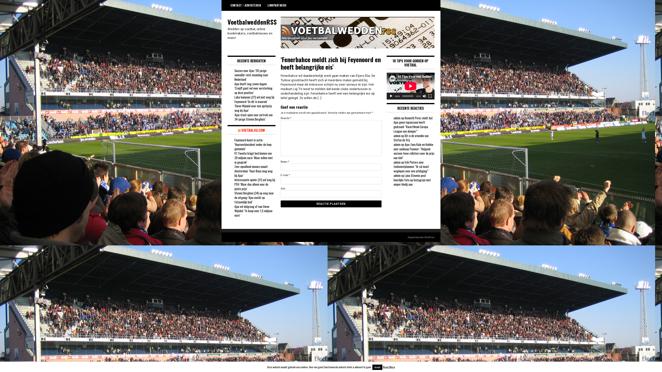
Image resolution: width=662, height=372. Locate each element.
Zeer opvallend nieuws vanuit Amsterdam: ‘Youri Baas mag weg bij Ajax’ (253, 171)
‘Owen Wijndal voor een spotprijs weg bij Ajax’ (253, 108)
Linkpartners (277, 5)
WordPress (429, 237)
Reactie (286, 118)
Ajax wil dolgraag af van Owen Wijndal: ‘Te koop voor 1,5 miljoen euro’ (253, 211)
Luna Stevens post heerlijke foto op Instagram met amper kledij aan (412, 180)
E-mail (285, 175)
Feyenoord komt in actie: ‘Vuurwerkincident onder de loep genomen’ (253, 144)
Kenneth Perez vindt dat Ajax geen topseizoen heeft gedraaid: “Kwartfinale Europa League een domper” (413, 124)
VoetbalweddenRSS (252, 21)
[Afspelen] (391, 96)
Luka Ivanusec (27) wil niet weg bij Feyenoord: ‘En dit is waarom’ (254, 99)
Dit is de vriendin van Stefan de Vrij (411, 137)
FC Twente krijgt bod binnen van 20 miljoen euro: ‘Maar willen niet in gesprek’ (253, 157)
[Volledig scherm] (430, 96)
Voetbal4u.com (253, 130)
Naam (285, 161)
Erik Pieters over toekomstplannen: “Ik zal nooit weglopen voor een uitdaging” (411, 166)
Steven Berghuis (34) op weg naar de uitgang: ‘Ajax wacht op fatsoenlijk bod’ (254, 197)
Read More (389, 367)
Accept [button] (377, 367)
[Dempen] (424, 96)
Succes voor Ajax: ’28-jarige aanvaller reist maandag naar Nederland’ (251, 75)
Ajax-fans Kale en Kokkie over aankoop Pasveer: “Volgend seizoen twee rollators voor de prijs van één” (414, 151)
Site (283, 188)
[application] (411, 86)
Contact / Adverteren (245, 5)
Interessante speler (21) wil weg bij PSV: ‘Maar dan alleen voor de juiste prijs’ (254, 184)
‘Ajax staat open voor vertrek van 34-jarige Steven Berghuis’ (253, 117)
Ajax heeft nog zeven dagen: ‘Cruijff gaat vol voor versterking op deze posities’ (253, 88)
